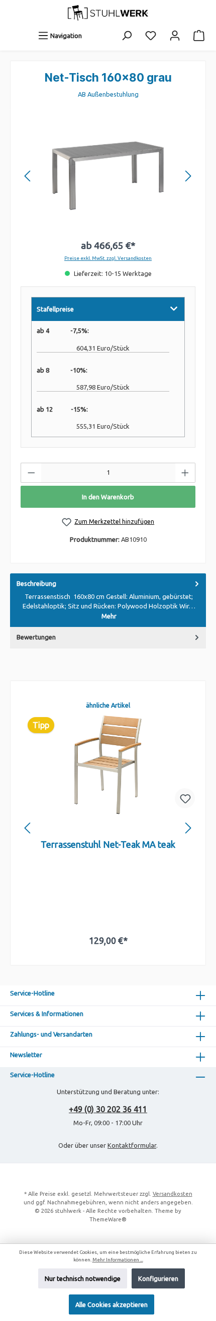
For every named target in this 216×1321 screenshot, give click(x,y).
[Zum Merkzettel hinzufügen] (185, 798)
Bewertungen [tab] (36, 636)
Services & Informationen (46, 1013)
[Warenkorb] (199, 36)
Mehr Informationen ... (117, 1259)
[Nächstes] (187, 176)
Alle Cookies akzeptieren (111, 1304)
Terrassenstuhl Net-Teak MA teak (108, 844)
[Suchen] (127, 36)
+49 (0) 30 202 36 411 (108, 1109)
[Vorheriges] (28, 176)
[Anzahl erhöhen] (185, 473)
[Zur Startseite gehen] (108, 13)
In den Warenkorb (108, 496)
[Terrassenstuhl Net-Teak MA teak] (108, 765)
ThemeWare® (108, 1219)
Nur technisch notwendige (83, 1278)
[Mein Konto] (175, 36)
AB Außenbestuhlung (108, 94)
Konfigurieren (158, 1278)
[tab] (108, 600)
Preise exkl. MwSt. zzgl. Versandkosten (108, 258)
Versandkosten (172, 1194)
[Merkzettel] (151, 36)
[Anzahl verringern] (31, 473)
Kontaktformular (131, 1145)
